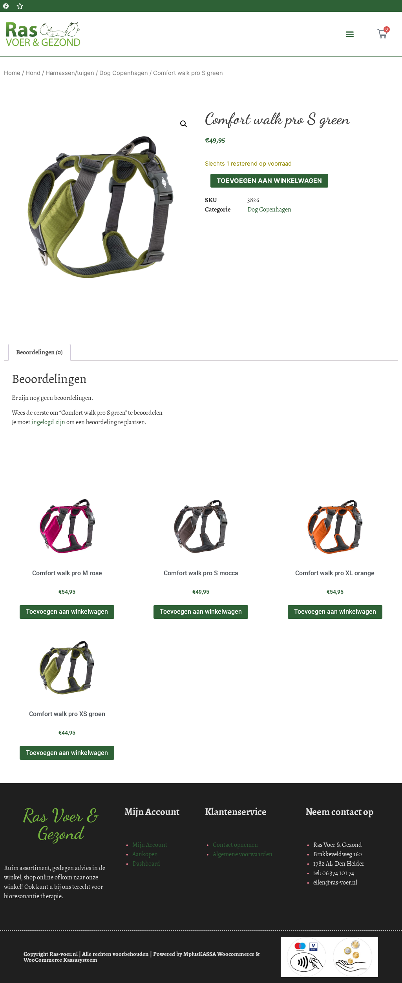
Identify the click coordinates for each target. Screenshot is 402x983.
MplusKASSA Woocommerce (218, 954)
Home (12, 73)
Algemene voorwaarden (242, 854)
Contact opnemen (235, 845)
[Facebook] (6, 6)
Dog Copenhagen (123, 73)
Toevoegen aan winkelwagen (269, 180)
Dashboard (146, 863)
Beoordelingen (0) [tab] (39, 352)
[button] (350, 33)
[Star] (20, 6)
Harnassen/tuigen (70, 73)
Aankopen (145, 854)
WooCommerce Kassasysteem (60, 960)
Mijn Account (149, 845)
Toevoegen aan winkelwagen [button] (67, 611)
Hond (33, 73)
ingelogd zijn (48, 422)
